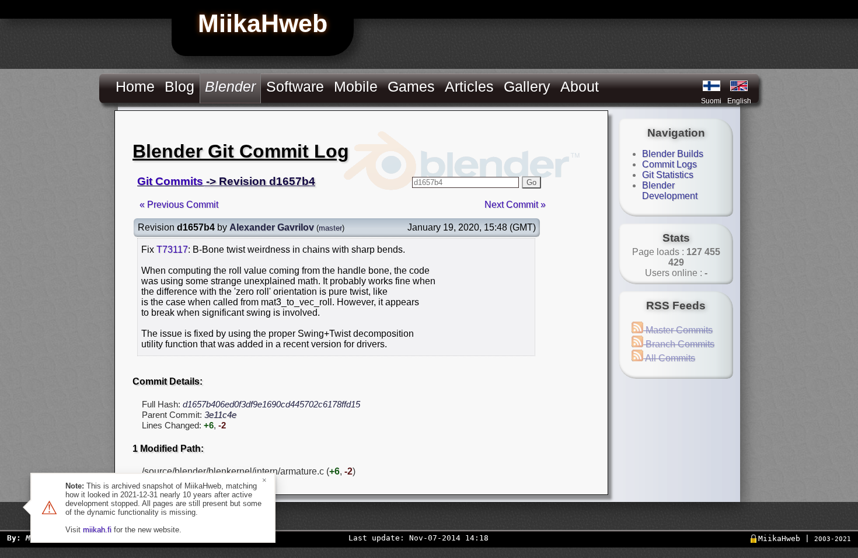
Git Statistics (667, 175)
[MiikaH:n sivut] (711, 86)
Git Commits (170, 181)
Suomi (711, 101)
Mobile (356, 86)
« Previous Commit (178, 205)
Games (411, 86)
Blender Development (669, 190)
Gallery (527, 86)
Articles (469, 86)
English (739, 101)
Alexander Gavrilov (271, 227)
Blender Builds (672, 154)
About (579, 86)
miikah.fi (97, 529)
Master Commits (678, 330)
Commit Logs (669, 164)
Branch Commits (678, 344)
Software (295, 86)
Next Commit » (515, 205)
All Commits (669, 358)
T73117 (172, 249)
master (330, 228)
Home (135, 86)
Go (531, 182)
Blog (179, 86)
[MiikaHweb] (739, 86)
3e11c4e (220, 415)
